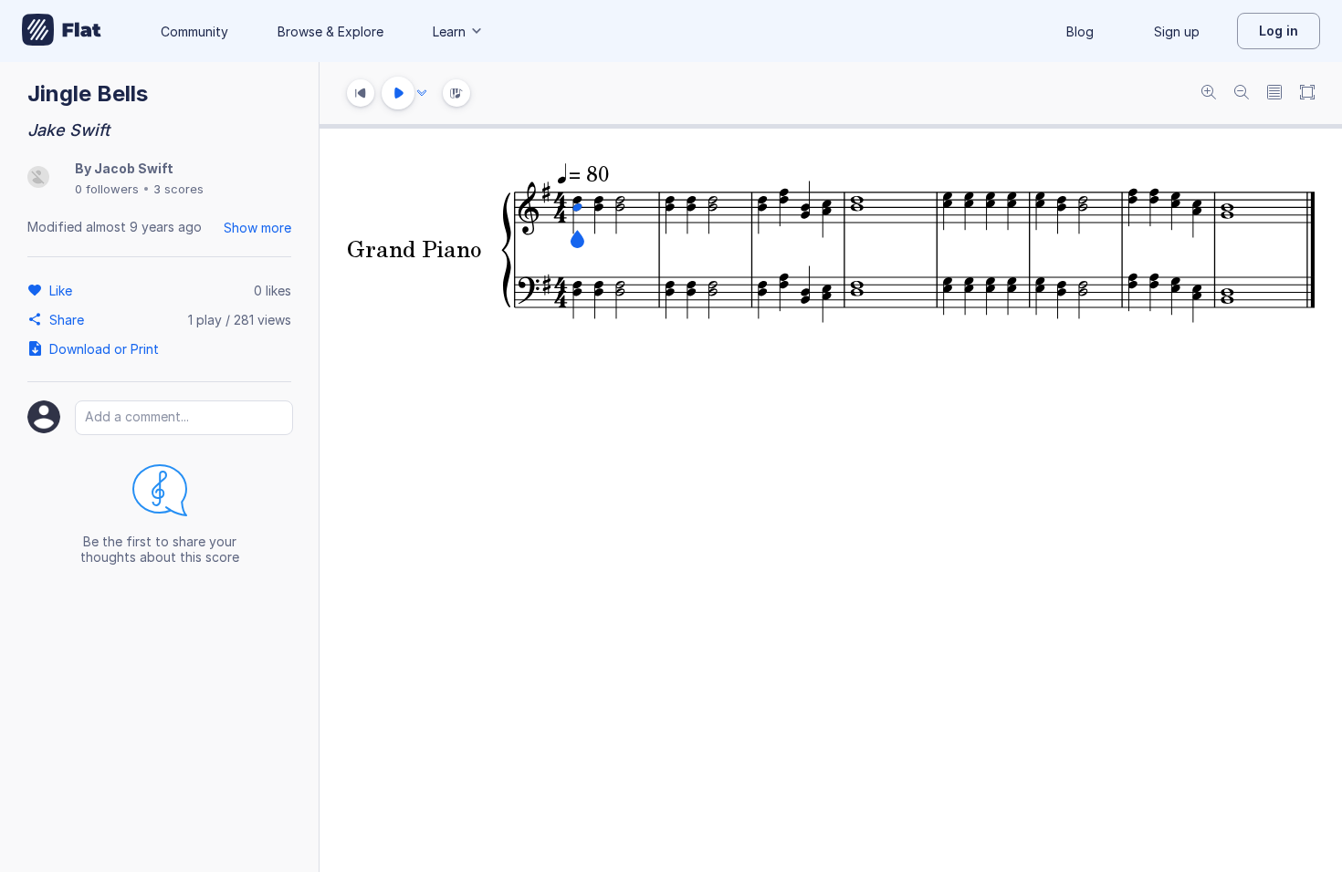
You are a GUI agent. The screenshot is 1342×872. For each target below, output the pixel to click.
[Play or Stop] (398, 93)
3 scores (178, 189)
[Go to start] (360, 93)
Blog (1080, 31)
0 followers (107, 189)
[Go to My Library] (61, 31)
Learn (449, 31)
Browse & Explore (330, 31)
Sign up (1177, 31)
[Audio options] (421, 93)
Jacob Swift (133, 168)
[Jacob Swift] (38, 178)
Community (194, 31)
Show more (257, 227)
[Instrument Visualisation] (456, 93)
